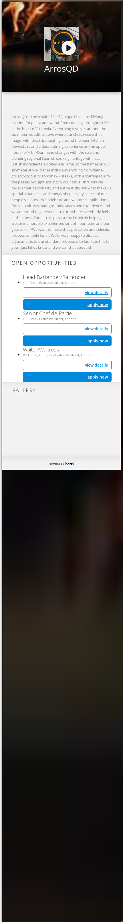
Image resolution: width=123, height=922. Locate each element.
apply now (98, 377)
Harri (70, 463)
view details (96, 365)
